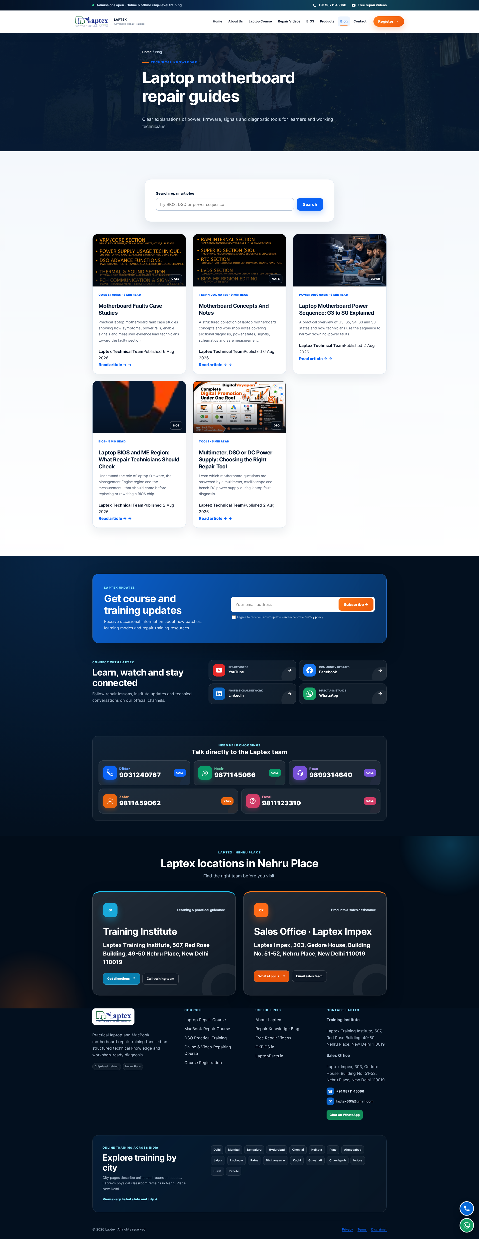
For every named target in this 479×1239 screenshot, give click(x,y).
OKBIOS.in (264, 1046)
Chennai (298, 1149)
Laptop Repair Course (205, 1019)
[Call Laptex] (467, 1209)
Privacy (347, 1229)
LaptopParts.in (269, 1055)
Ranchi (234, 1171)
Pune (333, 1149)
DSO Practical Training (205, 1037)
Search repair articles (175, 193)
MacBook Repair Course (207, 1028)
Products (327, 21)
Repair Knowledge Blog (277, 1028)
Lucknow (236, 1160)
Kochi (297, 1160)
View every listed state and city (130, 1199)
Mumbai (234, 1149)
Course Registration (203, 1062)
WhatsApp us (271, 976)
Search (310, 204)
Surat (217, 1171)
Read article (113, 364)
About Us (235, 21)
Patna (254, 1160)
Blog (344, 21)
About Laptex (268, 1019)
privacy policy (314, 617)
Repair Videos (289, 21)
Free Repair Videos (273, 1037)
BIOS (310, 21)
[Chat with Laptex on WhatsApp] (467, 1226)
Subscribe (356, 604)
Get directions (121, 978)
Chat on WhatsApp (345, 1115)
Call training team (160, 978)
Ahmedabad (352, 1149)
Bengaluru (254, 1149)
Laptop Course (260, 21)
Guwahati (315, 1160)
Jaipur (218, 1160)
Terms (362, 1229)
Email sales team (309, 976)
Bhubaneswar (275, 1160)
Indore (357, 1160)
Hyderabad (277, 1149)
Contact (360, 21)
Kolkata (316, 1149)
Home (217, 21)
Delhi (217, 1149)
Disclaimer (379, 1229)
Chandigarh (337, 1160)
